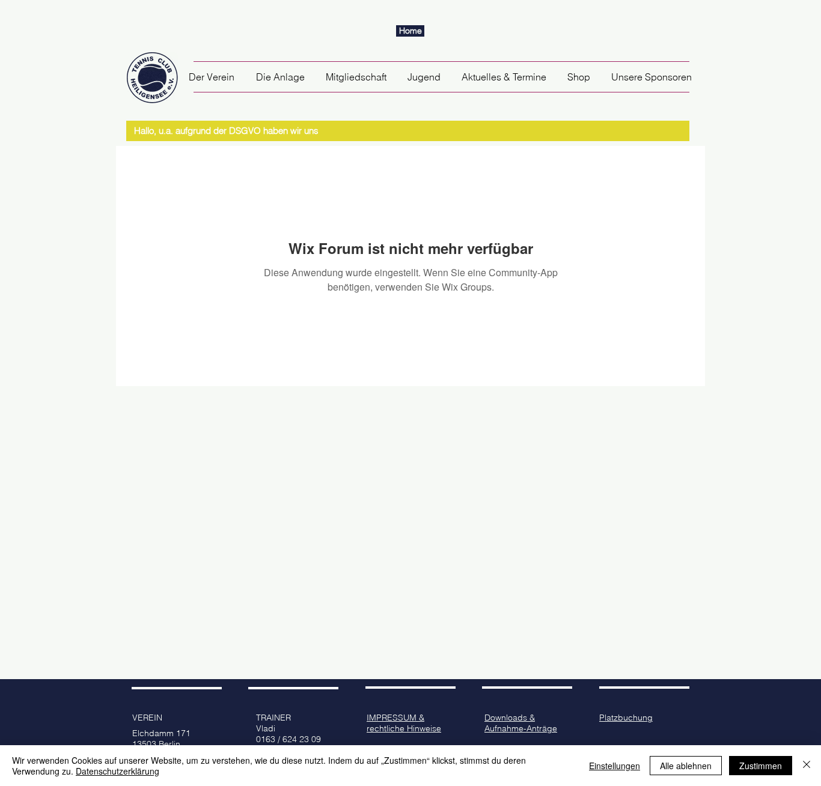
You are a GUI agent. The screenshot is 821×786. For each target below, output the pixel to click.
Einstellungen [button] (614, 766)
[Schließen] (806, 765)
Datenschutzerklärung (117, 771)
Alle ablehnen (686, 766)
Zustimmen (760, 766)
